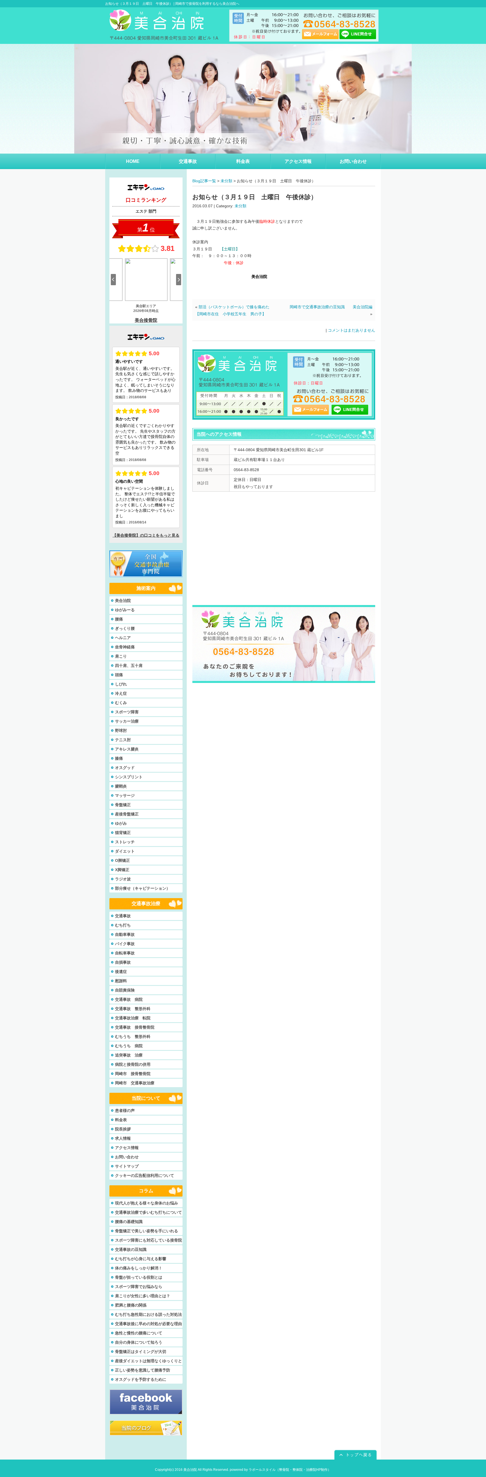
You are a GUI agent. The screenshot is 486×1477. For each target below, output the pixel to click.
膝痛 (119, 758)
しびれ (121, 684)
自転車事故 (125, 953)
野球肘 (121, 730)
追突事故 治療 (129, 1055)
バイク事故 (125, 943)
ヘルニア (123, 637)
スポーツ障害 (127, 712)
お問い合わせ (127, 1157)
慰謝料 (121, 981)
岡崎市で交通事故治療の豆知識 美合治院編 (331, 307)
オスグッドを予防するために (140, 1379)
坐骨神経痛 (125, 647)
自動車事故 (125, 934)
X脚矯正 (122, 869)
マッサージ (125, 795)
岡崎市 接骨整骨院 (132, 1073)
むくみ (121, 702)
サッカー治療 (127, 721)
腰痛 (119, 619)
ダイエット (125, 851)
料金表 (121, 1120)
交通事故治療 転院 (132, 1018)
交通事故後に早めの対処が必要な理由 (148, 1323)
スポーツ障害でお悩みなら (138, 1286)
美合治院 (123, 600)
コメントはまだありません (351, 330)
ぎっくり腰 (125, 628)
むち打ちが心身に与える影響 (140, 1258)
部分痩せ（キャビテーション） (142, 888)
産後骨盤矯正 (127, 814)
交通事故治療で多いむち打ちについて (148, 1212)
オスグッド (125, 767)
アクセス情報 (127, 1147)
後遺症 (121, 971)
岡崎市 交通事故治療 (134, 1083)
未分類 (226, 181)
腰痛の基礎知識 (129, 1221)
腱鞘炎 (121, 786)
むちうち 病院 (129, 1046)
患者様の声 (125, 1110)
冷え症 (121, 693)
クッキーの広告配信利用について (144, 1175)
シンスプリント (129, 777)
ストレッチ (125, 842)
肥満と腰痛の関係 (131, 1305)
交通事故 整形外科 (132, 1008)
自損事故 (123, 962)
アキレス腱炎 (127, 749)
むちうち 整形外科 (132, 1036)
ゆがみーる (125, 610)
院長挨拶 (123, 1129)
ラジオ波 (123, 879)
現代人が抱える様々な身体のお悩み (146, 1203)
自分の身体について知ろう (138, 1342)
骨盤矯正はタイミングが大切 (140, 1351)
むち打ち (123, 925)
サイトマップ (127, 1166)
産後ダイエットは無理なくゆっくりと (148, 1361)
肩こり (121, 656)
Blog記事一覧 (204, 181)
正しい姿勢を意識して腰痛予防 (142, 1370)
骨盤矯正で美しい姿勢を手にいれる (146, 1231)
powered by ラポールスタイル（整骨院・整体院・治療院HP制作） (280, 1470)
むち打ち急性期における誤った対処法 (148, 1314)
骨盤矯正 (123, 804)
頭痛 (119, 675)
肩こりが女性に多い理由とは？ (142, 1296)
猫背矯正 (123, 832)
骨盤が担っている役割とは (138, 1277)
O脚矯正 (122, 860)
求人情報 (123, 1138)
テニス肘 (123, 740)
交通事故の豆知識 (131, 1249)
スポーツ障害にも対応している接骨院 (148, 1240)
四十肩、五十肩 (129, 665)
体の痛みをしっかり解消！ (138, 1268)
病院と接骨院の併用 (132, 1064)
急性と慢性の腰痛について (138, 1333)
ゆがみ (121, 823)
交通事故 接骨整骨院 (134, 1027)
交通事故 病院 (129, 999)
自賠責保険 (125, 990)
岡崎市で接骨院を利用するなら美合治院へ (207, 4)
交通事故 (123, 916)
